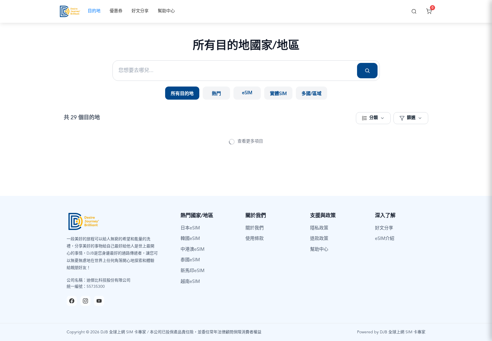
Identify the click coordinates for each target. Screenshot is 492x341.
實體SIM (278, 94)
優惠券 (116, 11)
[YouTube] (99, 301)
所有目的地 (182, 94)
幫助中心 (166, 11)
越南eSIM (190, 282)
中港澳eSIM (192, 249)
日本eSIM (190, 228)
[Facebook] (72, 301)
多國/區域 (311, 94)
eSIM (247, 93)
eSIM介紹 (384, 239)
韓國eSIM (190, 239)
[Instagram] (85, 301)
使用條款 (254, 239)
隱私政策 (319, 228)
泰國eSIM (190, 260)
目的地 (94, 11)
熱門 (216, 94)
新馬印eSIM (192, 271)
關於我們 (254, 228)
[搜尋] (414, 11)
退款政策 (319, 239)
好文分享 (140, 11)
